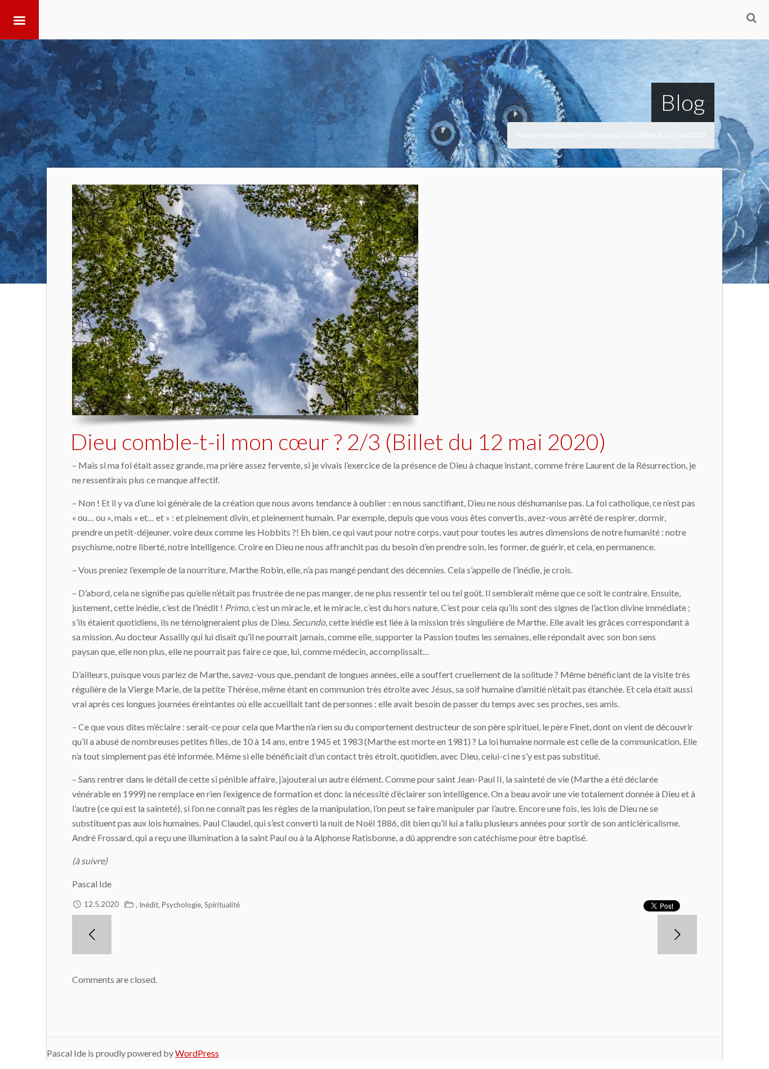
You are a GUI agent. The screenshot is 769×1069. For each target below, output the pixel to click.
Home (525, 135)
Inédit (148, 904)
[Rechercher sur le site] (752, 17)
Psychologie (181, 904)
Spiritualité (222, 904)
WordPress (197, 1053)
